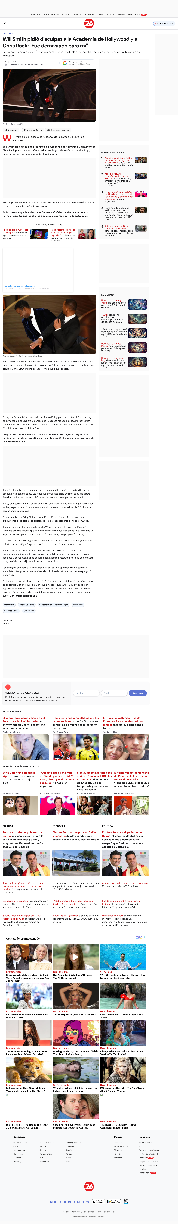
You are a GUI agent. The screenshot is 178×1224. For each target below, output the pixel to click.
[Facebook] (51, 1202)
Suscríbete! (138, 693)
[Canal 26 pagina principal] (89, 27)
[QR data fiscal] (126, 1203)
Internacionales (45, 1154)
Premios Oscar (11, 610)
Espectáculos (9, 33)
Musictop (118, 1157)
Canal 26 (12, 62)
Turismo (69, 1161)
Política (8, 826)
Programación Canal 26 (149, 1161)
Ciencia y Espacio (73, 1142)
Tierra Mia (118, 1150)
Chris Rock (29, 610)
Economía (58, 826)
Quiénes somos (145, 1142)
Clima (15, 1146)
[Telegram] (83, 1202)
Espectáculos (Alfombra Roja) (53, 604)
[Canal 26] (89, 1187)
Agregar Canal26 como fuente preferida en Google (80, 63)
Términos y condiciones (149, 1150)
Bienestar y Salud (46, 1142)
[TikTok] (74, 1202)
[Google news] (87, 1202)
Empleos (143, 1169)
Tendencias (44, 1161)
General (42, 1150)
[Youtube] (65, 1202)
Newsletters (147, 1173)
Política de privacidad (148, 1154)
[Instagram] (55, 1202)
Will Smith (78, 604)
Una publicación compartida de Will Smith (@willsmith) (27, 288)
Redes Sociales (26, 604)
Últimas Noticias (20, 1142)
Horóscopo (18, 1154)
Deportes (43, 1146)
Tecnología (17, 1161)
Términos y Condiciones (83, 1211)
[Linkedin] (69, 1202)
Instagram (9, 604)
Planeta (69, 1154)
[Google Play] (114, 1202)
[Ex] (60, 1202)
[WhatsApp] (78, 1202)
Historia (69, 1150)
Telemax (117, 1154)
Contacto (143, 1146)
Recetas (69, 1157)
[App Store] (98, 1202)
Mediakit (146, 1157)
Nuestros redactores (148, 1165)
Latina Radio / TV (121, 1146)
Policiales (17, 1157)
